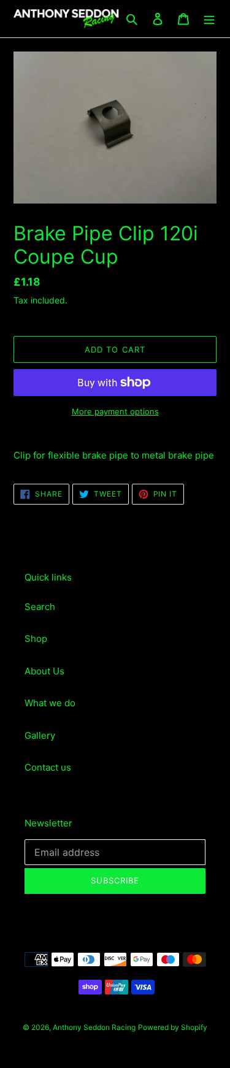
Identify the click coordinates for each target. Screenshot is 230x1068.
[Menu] (209, 19)
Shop (36, 638)
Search (40, 606)
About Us (44, 671)
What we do (50, 703)
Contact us (48, 767)
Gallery (40, 735)
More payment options (115, 411)
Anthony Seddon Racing (94, 1027)
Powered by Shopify (172, 1027)
